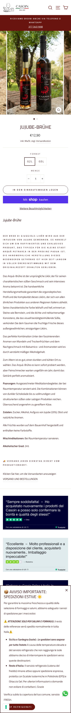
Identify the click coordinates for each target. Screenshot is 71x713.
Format (35, 153)
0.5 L (41, 161)
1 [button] (34, 119)
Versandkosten (43, 141)
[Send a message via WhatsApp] (65, 694)
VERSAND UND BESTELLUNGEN (20, 479)
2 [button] (37, 119)
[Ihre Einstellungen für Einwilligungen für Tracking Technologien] (6, 707)
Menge (35, 170)
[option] (35, 23)
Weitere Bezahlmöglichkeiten (36, 208)
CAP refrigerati (19, 707)
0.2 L (29, 161)
